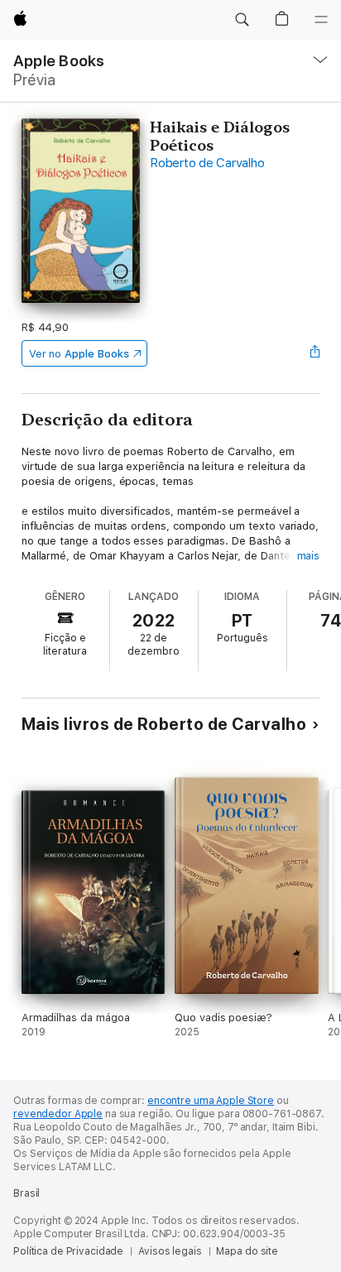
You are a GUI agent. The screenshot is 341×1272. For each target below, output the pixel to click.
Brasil (26, 1193)
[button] (242, 20)
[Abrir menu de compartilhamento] (314, 353)
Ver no (79, 354)
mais (308, 556)
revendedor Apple (58, 1114)
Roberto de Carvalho (207, 163)
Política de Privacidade (68, 1251)
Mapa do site (247, 1251)
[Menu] (321, 20)
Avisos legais (169, 1251)
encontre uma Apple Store (210, 1100)
